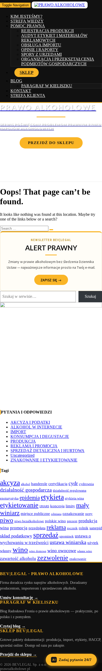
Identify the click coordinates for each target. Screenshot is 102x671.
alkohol (25, 484)
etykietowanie (19, 505)
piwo (6, 520)
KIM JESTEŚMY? (26, 16)
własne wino (84, 551)
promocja (18, 527)
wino (20, 549)
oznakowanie (73, 513)
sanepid (95, 528)
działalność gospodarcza (26, 490)
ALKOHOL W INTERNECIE (36, 427)
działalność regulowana (69, 490)
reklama (56, 527)
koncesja (57, 506)
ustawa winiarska (68, 542)
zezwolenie (52, 558)
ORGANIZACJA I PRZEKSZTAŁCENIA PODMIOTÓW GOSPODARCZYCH (57, 61)
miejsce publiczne (35, 513)
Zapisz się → (51, 280)
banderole (39, 483)
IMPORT (18, 432)
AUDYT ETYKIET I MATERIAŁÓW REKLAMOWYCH (54, 37)
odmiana (56, 514)
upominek (66, 536)
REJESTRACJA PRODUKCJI (47, 31)
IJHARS (44, 506)
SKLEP (26, 72)
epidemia (30, 497)
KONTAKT (20, 91)
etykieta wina (74, 498)
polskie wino (55, 521)
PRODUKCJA (23, 441)
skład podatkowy (16, 535)
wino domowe (37, 551)
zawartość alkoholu (18, 558)
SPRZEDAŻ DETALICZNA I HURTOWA (47, 450)
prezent (72, 521)
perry (89, 514)
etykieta (52, 497)
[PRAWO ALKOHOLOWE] (51, 116)
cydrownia (86, 484)
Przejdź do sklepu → (18, 654)
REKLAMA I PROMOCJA (34, 446)
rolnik (83, 528)
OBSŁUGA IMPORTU (41, 45)
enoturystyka (9, 498)
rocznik (72, 528)
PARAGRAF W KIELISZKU (46, 86)
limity (70, 506)
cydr (73, 483)
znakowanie (77, 559)
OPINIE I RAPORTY (39, 49)
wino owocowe (61, 550)
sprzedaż (45, 535)
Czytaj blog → (13, 626)
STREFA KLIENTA (27, 95)
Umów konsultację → (19, 597)
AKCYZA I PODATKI (30, 422)
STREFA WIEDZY (27, 21)
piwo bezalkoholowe (29, 521)
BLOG (16, 81)
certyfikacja (57, 483)
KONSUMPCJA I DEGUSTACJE (39, 436)
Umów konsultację (51, 158)
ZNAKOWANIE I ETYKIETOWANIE (43, 460)
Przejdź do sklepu (51, 143)
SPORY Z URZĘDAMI (41, 54)
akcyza (10, 482)
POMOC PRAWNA (27, 26)
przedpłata (37, 528)
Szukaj (90, 296)
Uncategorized (22, 455)
